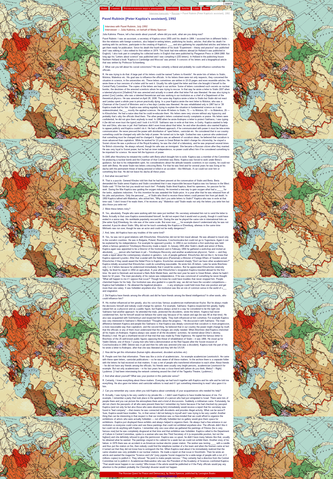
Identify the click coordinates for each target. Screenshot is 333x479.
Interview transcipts (159, 13)
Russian (176, 13)
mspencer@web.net (167, 476)
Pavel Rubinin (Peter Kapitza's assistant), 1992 (139, 18)
